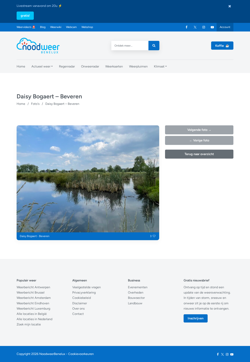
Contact (78, 314)
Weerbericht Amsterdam (34, 298)
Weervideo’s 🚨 (26, 27)
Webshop (87, 27)
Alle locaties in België (32, 314)
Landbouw (135, 303)
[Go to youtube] (212, 27)
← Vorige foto (199, 140)
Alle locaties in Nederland (34, 319)
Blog (43, 27)
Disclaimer (79, 303)
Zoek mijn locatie (29, 324)
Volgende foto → (199, 130)
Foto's (35, 104)
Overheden (135, 292)
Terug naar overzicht (199, 154)
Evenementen (137, 287)
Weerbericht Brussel (31, 292)
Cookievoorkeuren (81, 354)
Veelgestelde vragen (86, 287)
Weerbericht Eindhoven (33, 303)
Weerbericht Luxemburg (33, 308)
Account (225, 27)
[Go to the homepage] (38, 45)
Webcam (71, 27)
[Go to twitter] (195, 27)
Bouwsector (136, 298)
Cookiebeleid (81, 298)
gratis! (25, 15)
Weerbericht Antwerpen (33, 287)
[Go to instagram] (203, 27)
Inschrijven (196, 318)
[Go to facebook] (186, 27)
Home (21, 104)
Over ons (78, 308)
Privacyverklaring (84, 292)
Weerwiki (55, 27)
